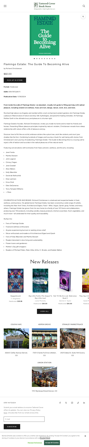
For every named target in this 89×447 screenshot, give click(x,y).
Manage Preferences (35, 443)
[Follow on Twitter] (66, 403)
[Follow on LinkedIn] (84, 403)
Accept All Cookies (52, 443)
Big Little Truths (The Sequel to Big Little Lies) (40, 297)
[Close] (85, 436)
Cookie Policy (45, 438)
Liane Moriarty (40, 301)
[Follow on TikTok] (78, 403)
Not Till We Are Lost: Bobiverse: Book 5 (65, 297)
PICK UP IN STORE (15, 80)
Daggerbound (16, 296)
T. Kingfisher (15, 298)
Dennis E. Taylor (65, 301)
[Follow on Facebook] (60, 403)
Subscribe (12, 427)
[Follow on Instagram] (72, 403)
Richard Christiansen (14, 68)
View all (44, 311)
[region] (44, 439)
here (5, 413)
